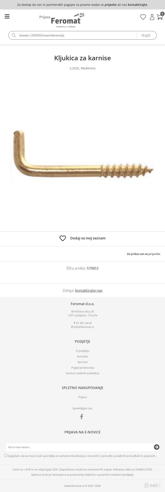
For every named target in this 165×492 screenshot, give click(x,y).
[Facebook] (82, 417)
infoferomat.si (83, 327)
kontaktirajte (137, 5)
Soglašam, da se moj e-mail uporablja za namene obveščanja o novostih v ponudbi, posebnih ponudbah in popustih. (82, 456)
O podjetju (82, 351)
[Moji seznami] (143, 18)
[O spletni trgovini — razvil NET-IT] (152, 485)
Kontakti (82, 356)
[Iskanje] (147, 35)
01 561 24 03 (84, 323)
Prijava (152, 17)
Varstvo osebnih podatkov (82, 373)
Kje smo (83, 362)
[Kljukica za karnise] (82, 155)
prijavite (111, 5)
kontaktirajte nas (88, 290)
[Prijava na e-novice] (157, 447)
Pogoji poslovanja (82, 367)
